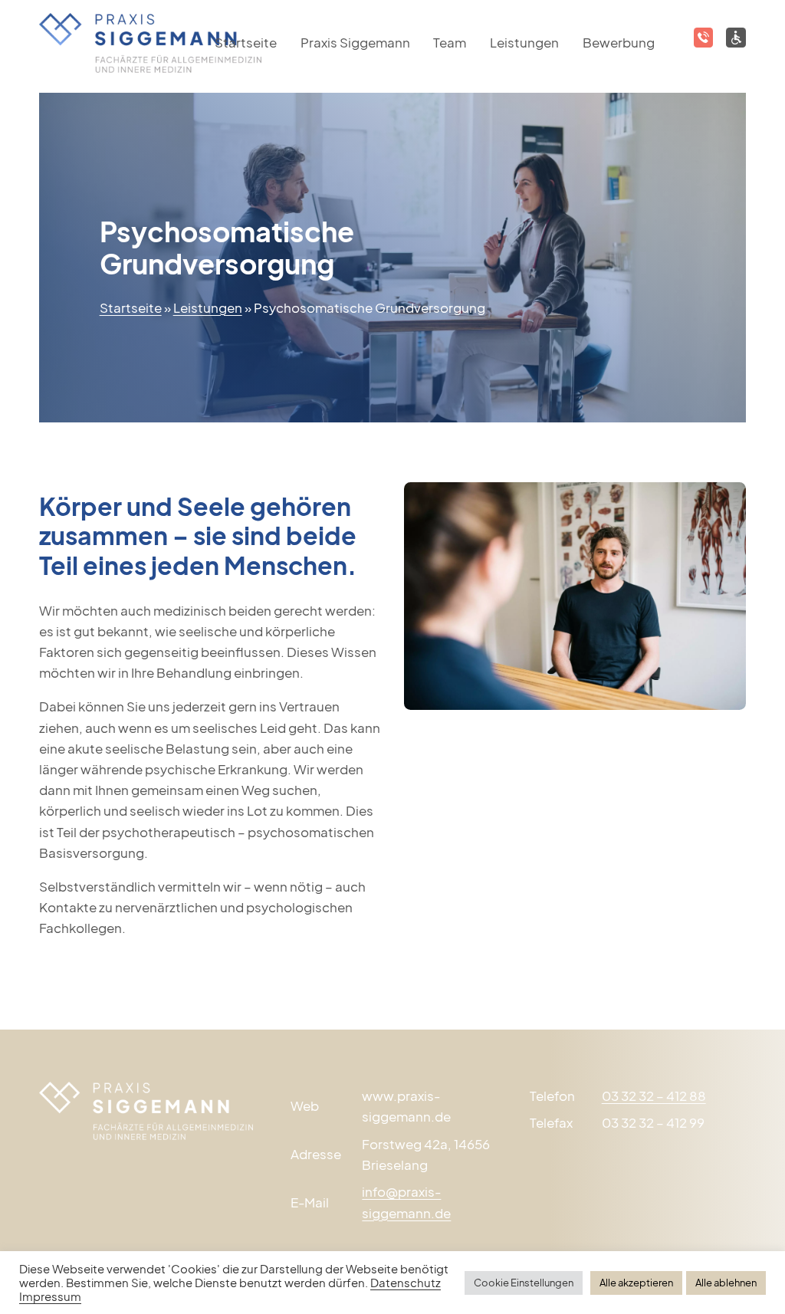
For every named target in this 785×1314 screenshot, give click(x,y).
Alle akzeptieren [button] (636, 1282)
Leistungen (524, 42)
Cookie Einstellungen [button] (523, 1282)
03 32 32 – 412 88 (654, 1095)
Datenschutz (405, 1282)
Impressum (50, 1296)
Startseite (131, 307)
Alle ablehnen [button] (726, 1282)
